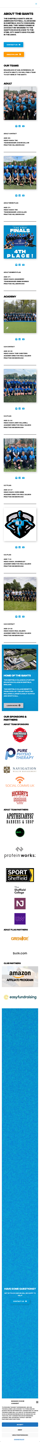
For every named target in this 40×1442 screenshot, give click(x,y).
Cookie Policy (19, 1439)
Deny (20, 1430)
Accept (20, 1424)
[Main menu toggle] (36, 4)
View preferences (20, 1435)
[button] (37, 1402)
